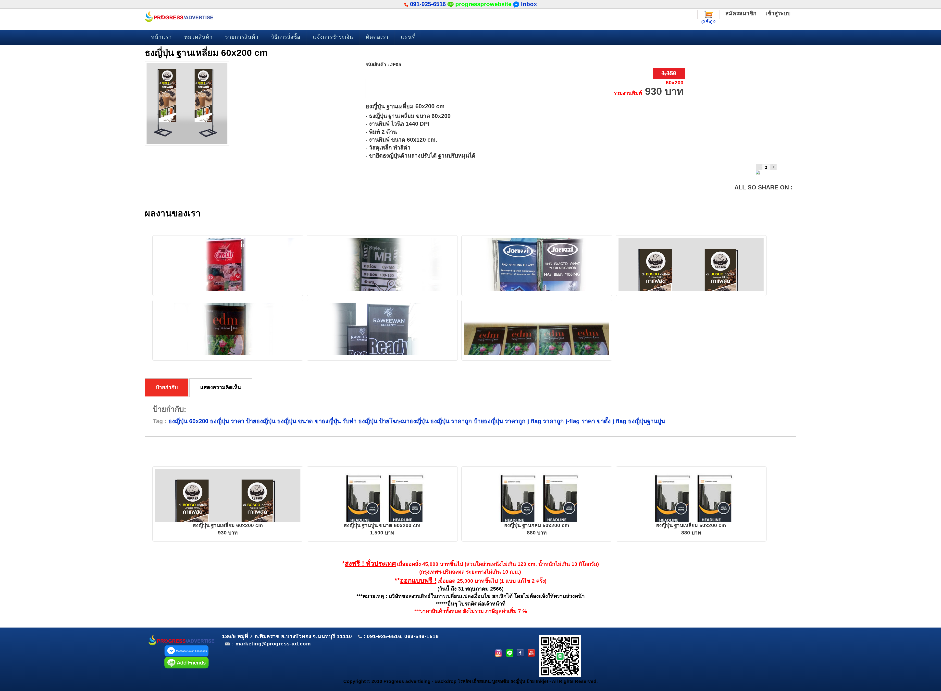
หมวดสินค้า (198, 37)
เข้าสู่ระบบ (778, 13)
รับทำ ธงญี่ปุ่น (359, 421)
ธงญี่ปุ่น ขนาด (294, 421)
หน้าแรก (161, 37)
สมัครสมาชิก (740, 13)
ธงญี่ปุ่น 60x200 (188, 421)
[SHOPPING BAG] (708, 14)
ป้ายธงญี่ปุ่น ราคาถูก (499, 421)
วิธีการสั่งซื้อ (285, 37)
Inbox (528, 4)
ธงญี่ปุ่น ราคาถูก (450, 421)
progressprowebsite (483, 4)
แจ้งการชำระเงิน (333, 37)
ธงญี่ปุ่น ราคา (226, 421)
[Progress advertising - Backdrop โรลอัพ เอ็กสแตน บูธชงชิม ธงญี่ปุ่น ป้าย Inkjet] (179, 16)
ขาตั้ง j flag (610, 421)
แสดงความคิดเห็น (220, 387)
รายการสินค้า (242, 37)
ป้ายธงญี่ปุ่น (259, 421)
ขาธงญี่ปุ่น (327, 421)
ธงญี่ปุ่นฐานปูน (645, 421)
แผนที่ (408, 37)
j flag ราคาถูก (545, 421)
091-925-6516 (428, 4)
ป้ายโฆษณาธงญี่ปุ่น (403, 421)
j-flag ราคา (579, 421)
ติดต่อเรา (377, 37)
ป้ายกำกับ (167, 387)
